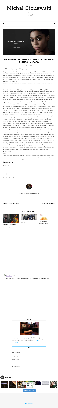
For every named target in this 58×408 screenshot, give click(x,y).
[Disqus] (29, 253)
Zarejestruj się (16, 352)
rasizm (23, 174)
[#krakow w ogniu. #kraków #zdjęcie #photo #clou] (12, 384)
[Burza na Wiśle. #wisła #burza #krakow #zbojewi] (4, 384)
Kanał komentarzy (16, 363)
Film (13, 174)
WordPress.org (16, 366)
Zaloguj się (15, 356)
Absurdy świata (26, 57)
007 (5, 174)
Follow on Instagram (30, 390)
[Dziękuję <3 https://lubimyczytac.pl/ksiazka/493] (45, 383)
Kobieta (18, 174)
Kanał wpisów (15, 359)
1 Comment (52, 178)
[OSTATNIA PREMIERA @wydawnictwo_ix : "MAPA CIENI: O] (21, 384)
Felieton (34, 57)
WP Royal (33, 398)
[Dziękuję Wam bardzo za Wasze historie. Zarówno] (53, 384)
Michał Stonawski (29, 8)
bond (9, 174)
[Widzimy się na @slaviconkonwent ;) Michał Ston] (37, 383)
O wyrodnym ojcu (26, 221)
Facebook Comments (15, 170)
